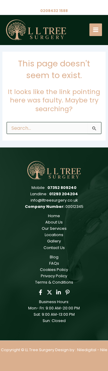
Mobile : (54, 187)
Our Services (54, 228)
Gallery (54, 241)
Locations (54, 234)
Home (54, 215)
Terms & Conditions (54, 282)
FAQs (54, 263)
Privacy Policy (54, 275)
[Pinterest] (67, 292)
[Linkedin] (58, 292)
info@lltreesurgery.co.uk (54, 200)
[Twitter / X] (49, 292)
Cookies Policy (54, 269)
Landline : (54, 193)
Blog (54, 257)
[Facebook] (40, 292)
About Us (54, 222)
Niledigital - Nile (92, 349)
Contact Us (54, 247)
